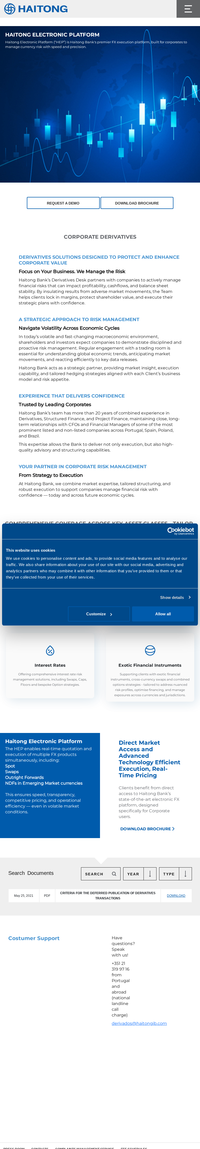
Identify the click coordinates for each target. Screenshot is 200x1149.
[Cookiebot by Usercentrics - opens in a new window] (171, 531)
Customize (96, 614)
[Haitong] (36, 9)
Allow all (163, 614)
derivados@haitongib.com (139, 1023)
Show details (172, 597)
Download (176, 896)
